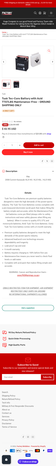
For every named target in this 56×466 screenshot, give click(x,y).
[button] (7, 121)
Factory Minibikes (23, 446)
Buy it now (28, 152)
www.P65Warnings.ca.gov (28, 275)
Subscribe (47, 377)
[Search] (35, 13)
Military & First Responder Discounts (18, 406)
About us (6, 409)
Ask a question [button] (28, 308)
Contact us (6, 413)
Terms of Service (9, 427)
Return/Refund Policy (11, 399)
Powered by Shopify (38, 446)
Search (5, 392)
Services (5, 416)
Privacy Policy (8, 420)
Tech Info (6, 403)
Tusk (4, 94)
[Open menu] (51, 13)
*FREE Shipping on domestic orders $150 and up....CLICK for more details (28, 4)
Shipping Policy (8, 396)
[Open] (6, 459)
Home (4, 32)
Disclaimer (6, 423)
